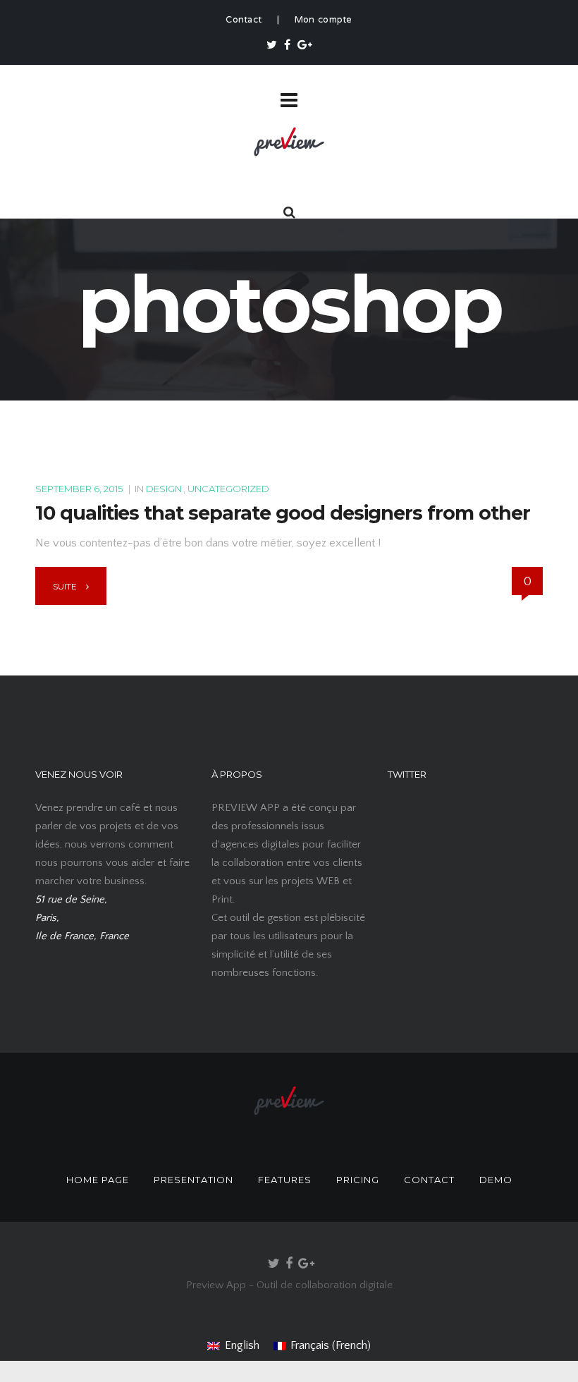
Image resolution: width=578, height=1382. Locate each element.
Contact (244, 20)
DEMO (495, 1179)
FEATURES (285, 1179)
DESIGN (164, 488)
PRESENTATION (193, 1179)
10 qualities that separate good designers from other (282, 513)
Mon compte (323, 20)
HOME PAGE (97, 1179)
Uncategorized (228, 488)
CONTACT (429, 1179)
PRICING (357, 1179)
